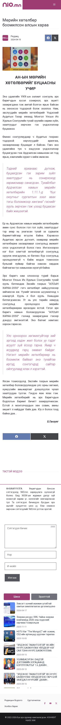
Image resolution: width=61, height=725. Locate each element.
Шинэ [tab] (17, 596)
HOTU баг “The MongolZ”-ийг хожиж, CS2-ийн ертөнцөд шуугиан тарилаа (36, 633)
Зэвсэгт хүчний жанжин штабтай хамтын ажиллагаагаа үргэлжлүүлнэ (36, 605)
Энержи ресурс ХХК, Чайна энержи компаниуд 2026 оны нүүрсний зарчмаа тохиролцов (35, 620)
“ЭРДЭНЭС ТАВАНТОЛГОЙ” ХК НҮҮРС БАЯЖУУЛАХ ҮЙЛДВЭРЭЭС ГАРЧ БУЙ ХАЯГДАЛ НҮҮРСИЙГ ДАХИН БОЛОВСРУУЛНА (37, 677)
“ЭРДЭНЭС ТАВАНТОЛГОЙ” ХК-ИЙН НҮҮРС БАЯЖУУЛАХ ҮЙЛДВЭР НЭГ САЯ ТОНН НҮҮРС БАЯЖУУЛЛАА (35, 648)
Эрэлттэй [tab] (44, 596)
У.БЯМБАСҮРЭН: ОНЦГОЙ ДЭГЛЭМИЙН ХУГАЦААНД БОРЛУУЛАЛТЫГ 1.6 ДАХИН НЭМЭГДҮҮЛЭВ (31, 662)
